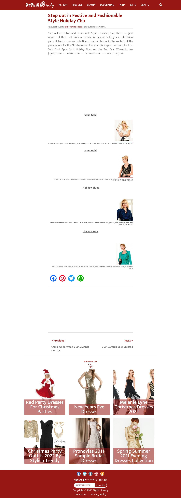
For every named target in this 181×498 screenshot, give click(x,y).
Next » (129, 340)
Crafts (145, 5)
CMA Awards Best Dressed (117, 346)
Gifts (133, 5)
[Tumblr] (90, 474)
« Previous (57, 340)
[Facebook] (79, 474)
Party (122, 5)
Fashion (62, 5)
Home (66, 27)
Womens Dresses (76, 27)
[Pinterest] (96, 474)
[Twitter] (85, 474)
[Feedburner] (102, 474)
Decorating (107, 5)
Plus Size (77, 5)
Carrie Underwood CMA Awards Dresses (70, 348)
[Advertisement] (90, 90)
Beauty (91, 5)
